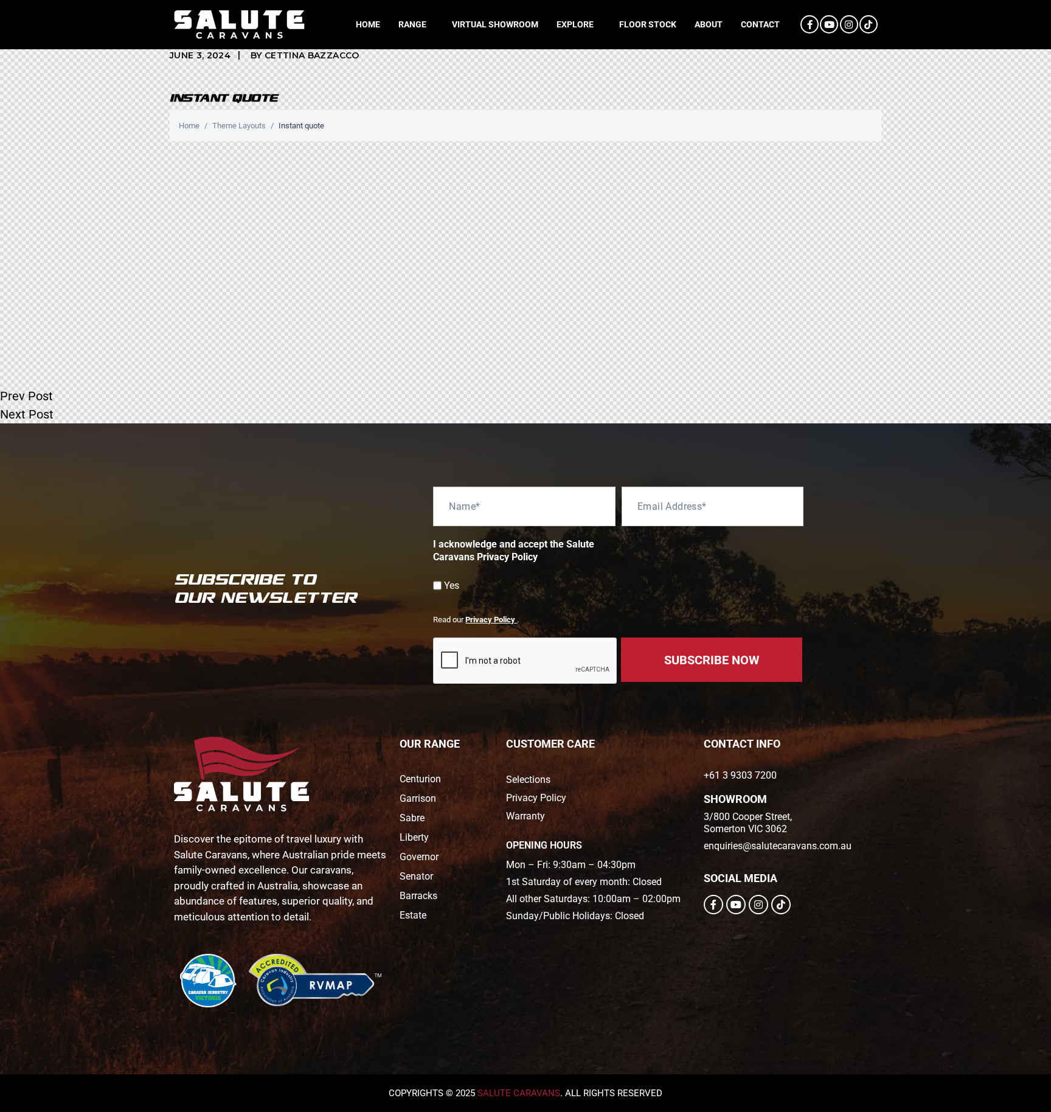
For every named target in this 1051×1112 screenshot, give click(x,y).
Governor (419, 857)
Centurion (420, 779)
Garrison (418, 798)
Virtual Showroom (495, 24)
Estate (413, 915)
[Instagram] (849, 24)
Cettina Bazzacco (312, 55)
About (709, 24)
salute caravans (518, 1093)
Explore (575, 24)
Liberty (414, 837)
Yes (451, 585)
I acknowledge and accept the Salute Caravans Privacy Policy (513, 550)
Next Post (27, 414)
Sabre (412, 818)
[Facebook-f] (809, 24)
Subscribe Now (712, 660)
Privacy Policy (491, 619)
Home (368, 24)
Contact (760, 24)
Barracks (418, 896)
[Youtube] (829, 24)
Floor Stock (647, 24)
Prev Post (26, 396)
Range (412, 24)
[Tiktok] (868, 24)
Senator (416, 876)
